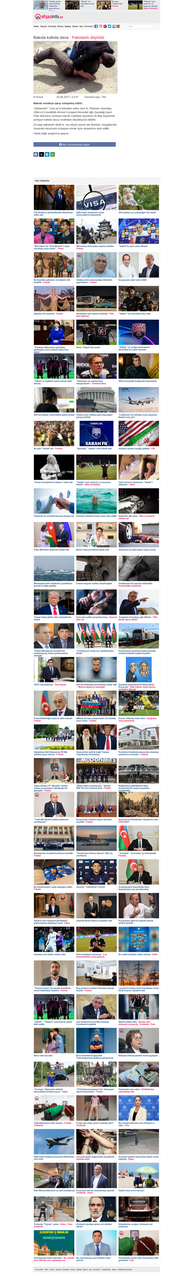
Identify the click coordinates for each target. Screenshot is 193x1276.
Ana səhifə (39, 1269)
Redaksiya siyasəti (125, 1269)
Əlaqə (114, 1269)
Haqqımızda (106, 1269)
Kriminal (52, 26)
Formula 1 (89, 26)
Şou (81, 26)
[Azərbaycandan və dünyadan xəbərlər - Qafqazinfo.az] (49, 16)
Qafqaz (68, 26)
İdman (75, 26)
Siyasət (43, 26)
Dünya (60, 26)
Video (46, 1269)
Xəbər (36, 26)
